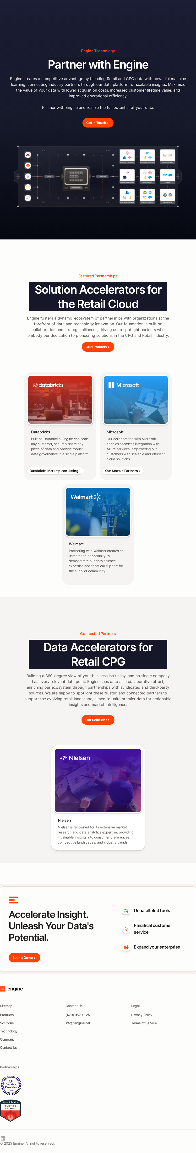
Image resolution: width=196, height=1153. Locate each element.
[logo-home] (11, 989)
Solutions (7, 1023)
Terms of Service (144, 1023)
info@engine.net (77, 1023)
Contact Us (8, 1047)
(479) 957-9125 (77, 1015)
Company (7, 1039)
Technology (8, 1031)
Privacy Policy (141, 1015)
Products (7, 1015)
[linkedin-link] (3, 1138)
